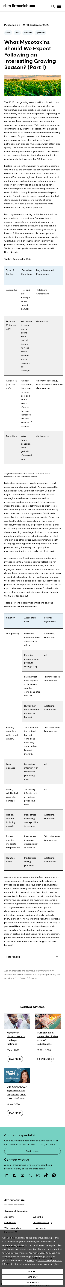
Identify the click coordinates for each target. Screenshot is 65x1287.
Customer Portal (41, 1222)
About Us (9, 1216)
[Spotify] (54, 1175)
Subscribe (38, 1216)
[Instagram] (38, 1175)
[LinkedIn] (6, 1175)
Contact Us (10, 1222)
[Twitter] (30, 1175)
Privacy (30, 1260)
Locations (38, 1228)
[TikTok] (46, 1175)
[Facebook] (14, 1175)
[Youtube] (22, 1175)
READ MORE (15, 1059)
